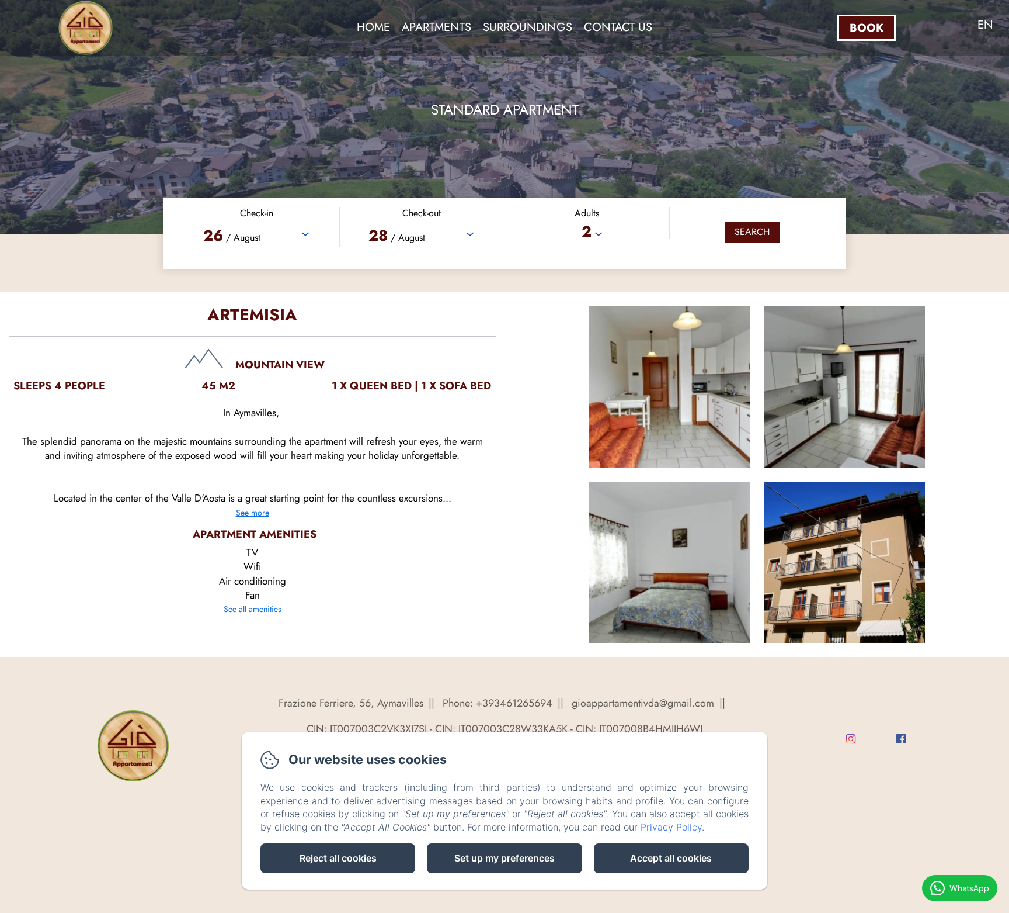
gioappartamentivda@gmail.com (643, 703)
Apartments (436, 27)
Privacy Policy (671, 827)
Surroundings (527, 27)
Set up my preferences (504, 858)
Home (373, 27)
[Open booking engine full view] (504, 233)
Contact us (618, 27)
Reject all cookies (338, 858)
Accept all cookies (671, 858)
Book (866, 28)
